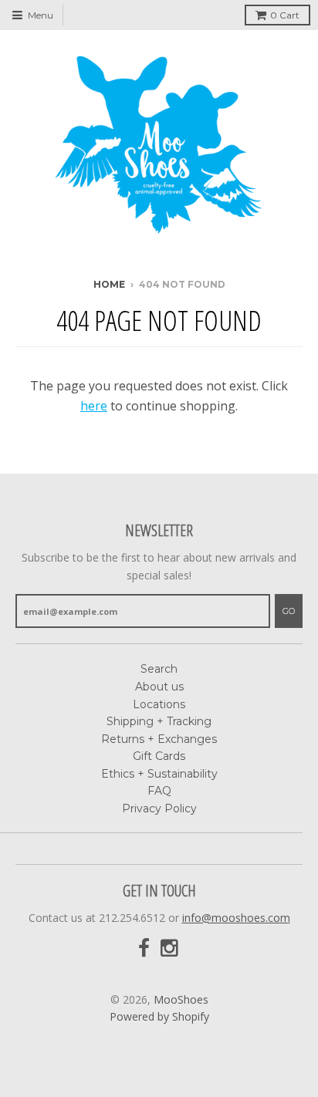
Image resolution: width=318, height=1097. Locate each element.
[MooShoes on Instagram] (171, 948)
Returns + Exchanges (159, 739)
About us (159, 687)
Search (159, 669)
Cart (284, 15)
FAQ (159, 791)
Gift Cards (159, 756)
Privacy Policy (159, 808)
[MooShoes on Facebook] (144, 948)
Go (288, 611)
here (93, 405)
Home (109, 284)
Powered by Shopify (159, 1016)
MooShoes (181, 999)
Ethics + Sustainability (159, 774)
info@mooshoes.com (236, 917)
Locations (159, 704)
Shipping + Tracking (159, 721)
